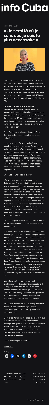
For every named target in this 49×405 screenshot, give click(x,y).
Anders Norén (40, 400)
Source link (8, 346)
